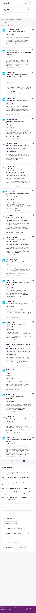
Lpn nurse (9, 538)
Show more (21, 43)
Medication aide (10, 519)
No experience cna (11, 523)
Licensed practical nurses (13, 533)
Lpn (29, 533)
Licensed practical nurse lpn (14, 528)
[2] (24, 461)
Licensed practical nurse (13, 543)
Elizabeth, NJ (11, 19)
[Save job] (33, 29)
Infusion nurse (10, 547)
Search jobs (4, 19)
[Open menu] (33, 3)
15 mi (29, 10)
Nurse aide (9, 514)
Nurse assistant (23, 514)
